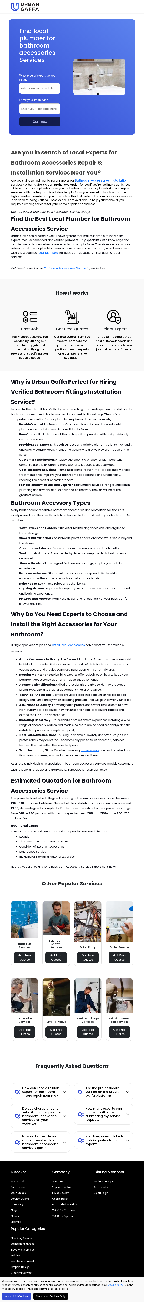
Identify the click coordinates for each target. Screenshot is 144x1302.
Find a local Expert (105, 1181)
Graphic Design (20, 1267)
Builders (15, 1255)
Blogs (14, 1210)
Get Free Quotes (24, 957)
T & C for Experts (62, 1216)
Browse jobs (101, 1187)
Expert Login (101, 1193)
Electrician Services (22, 1249)
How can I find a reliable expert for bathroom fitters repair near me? (37, 1092)
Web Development (22, 1261)
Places (15, 1216)
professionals (89, 750)
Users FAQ (17, 1204)
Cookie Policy (115, 1285)
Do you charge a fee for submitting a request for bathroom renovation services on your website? (38, 1116)
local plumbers (48, 253)
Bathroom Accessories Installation (101, 180)
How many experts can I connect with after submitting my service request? (100, 1114)
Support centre (61, 1187)
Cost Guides (18, 1193)
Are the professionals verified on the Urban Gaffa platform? (98, 1092)
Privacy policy (60, 1193)
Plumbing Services (22, 1238)
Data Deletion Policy (64, 1204)
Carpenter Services (22, 1244)
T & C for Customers (65, 1210)
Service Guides (20, 1198)
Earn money (18, 1187)
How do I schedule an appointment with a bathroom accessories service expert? (36, 1142)
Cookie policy (60, 1198)
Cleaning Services (22, 1273)
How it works (18, 1181)
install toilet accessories (68, 645)
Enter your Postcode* (33, 100)
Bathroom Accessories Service (65, 268)
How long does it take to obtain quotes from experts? (101, 1140)
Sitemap (16, 1222)
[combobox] (39, 88)
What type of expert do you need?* (37, 78)
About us (57, 1181)
